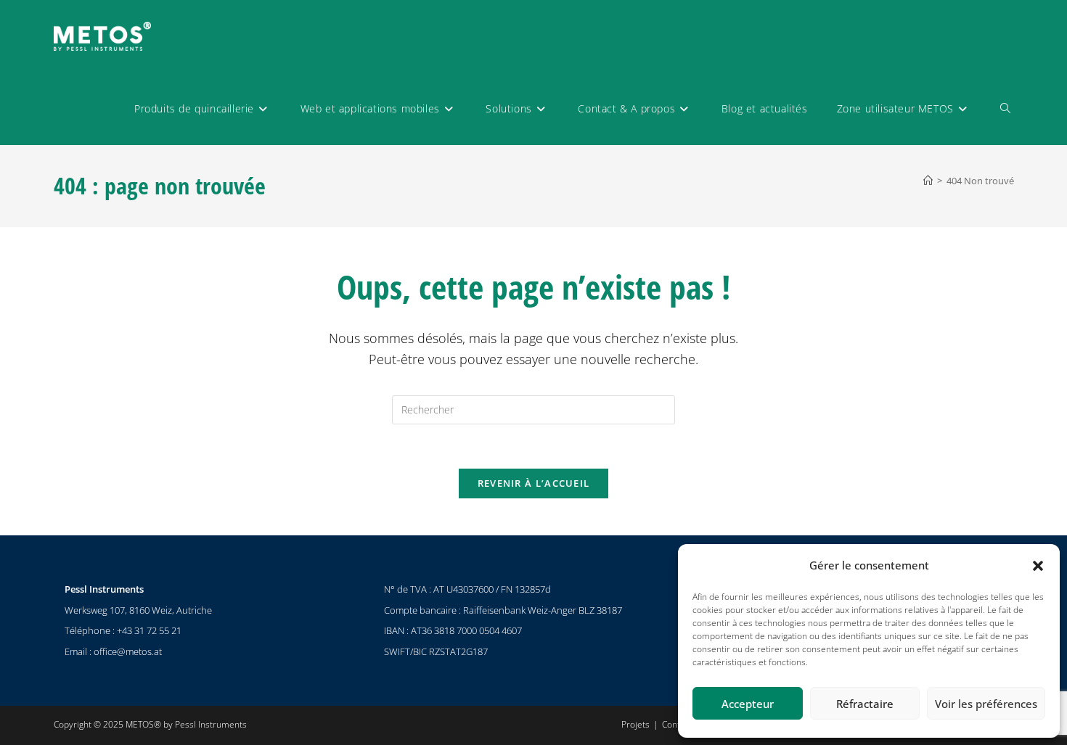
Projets (635, 724)
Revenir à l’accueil (534, 483)
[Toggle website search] (1005, 109)
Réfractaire (865, 703)
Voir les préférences (986, 703)
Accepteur (747, 703)
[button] (1038, 566)
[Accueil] (928, 180)
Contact (677, 724)
